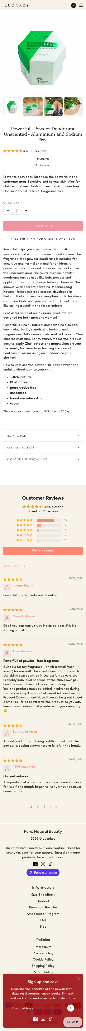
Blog (43, 926)
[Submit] (70, 1008)
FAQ (43, 920)
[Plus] (26, 211)
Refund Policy (43, 972)
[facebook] (35, 1019)
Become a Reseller (43, 907)
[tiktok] (50, 1019)
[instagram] (43, 1019)
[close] (78, 978)
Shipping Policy (43, 966)
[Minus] (7, 211)
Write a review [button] (43, 551)
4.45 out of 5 (53, 507)
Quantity (11, 202)
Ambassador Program (43, 914)
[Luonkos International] (20, 5)
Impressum (43, 947)
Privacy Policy (43, 953)
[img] (12, 579)
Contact (43, 901)
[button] (13, 151)
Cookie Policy (43, 959)
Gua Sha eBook (43, 895)
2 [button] (38, 807)
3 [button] (45, 807)
